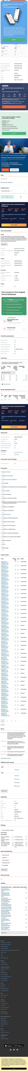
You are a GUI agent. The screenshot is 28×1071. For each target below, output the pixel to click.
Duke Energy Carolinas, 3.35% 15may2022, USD (5, 626)
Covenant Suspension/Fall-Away (9, 479)
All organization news (5, 758)
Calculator (3, 1036)
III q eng (17, 782)
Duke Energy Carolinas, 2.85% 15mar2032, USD (5, 602)
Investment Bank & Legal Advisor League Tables (10, 950)
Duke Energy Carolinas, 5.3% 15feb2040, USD (4, 678)
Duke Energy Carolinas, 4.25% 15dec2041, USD (4, 662)
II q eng (17, 779)
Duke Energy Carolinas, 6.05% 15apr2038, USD (4, 690)
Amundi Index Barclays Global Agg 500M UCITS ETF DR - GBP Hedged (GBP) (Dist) (6, 911)
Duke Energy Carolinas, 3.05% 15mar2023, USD (5, 634)
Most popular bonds (5, 957)
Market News (3, 1018)
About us (2, 1030)
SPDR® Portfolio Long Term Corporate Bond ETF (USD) (6, 916)
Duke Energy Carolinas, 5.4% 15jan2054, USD (4, 583)
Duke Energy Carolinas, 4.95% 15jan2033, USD (4, 591)
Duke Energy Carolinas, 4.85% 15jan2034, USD (4, 587)
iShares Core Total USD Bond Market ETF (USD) (6, 908)
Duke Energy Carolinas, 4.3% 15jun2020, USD (4, 674)
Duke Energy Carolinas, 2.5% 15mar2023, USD (5, 650)
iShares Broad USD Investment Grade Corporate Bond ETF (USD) (5, 894)
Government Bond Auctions (6, 976)
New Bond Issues (4, 972)
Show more (3, 244)
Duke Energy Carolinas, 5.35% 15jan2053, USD (4, 594)
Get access (14, 225)
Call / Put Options (4, 974)
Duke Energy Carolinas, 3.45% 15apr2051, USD (4, 610)
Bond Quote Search (4, 946)
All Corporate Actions (5, 968)
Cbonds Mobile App (4, 990)
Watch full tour (14, 169)
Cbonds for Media (4, 1023)
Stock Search (3, 962)
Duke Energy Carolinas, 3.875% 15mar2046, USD (5, 654)
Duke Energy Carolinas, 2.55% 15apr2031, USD (4, 606)
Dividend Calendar (4, 964)
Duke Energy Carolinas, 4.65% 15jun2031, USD (4, 563)
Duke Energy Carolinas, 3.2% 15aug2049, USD (5, 614)
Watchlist (2, 986)
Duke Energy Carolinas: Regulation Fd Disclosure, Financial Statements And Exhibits (15, 748)
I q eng (17, 769)
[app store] (8, 1046)
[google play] (19, 1046)
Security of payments (5, 1032)
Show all (3, 724)
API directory (3, 997)
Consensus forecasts (5, 1007)
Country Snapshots (4, 1003)
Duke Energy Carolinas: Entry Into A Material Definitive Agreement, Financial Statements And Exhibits (16, 742)
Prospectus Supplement (7, 182)
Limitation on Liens (6, 514)
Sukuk (2, 956)
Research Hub (3, 1020)
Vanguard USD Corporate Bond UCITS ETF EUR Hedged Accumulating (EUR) (6, 899)
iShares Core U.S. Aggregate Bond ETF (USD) (5, 890)
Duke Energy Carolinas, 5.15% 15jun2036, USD (4, 567)
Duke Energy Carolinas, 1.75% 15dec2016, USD (4, 666)
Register (14, 39)
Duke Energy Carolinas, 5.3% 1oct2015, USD (4, 706)
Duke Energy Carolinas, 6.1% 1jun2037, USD (4, 702)
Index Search (3, 1001)
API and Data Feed (4, 995)
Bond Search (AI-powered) (6, 944)
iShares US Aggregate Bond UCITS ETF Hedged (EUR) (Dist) (6, 924)
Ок (14, 1068)
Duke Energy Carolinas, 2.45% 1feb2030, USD (4, 618)
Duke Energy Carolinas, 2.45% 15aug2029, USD (5, 622)
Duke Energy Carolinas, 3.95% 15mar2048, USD (5, 638)
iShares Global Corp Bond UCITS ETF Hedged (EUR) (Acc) (5, 928)
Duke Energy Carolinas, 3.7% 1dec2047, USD (4, 642)
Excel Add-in (3, 984)
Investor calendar (4, 980)
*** (2, 44)
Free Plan (14, 133)
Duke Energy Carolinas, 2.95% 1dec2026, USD (4, 646)
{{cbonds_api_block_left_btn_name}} (14, 106)
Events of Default (6, 490)
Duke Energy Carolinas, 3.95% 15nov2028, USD (4, 630)
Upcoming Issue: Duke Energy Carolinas (16, 751)
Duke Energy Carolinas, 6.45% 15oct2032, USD (4, 710)
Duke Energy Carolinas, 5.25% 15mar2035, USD (5, 579)
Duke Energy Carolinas (19, 248)
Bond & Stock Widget (5, 988)
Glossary (2, 1025)
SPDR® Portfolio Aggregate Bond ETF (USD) (5, 920)
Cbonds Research (4, 1022)
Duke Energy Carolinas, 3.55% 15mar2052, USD (5, 598)
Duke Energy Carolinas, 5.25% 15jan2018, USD (4, 694)
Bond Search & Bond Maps (6, 942)
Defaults (2, 970)
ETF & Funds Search (4, 1013)
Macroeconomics (4, 1009)
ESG (1, 954)
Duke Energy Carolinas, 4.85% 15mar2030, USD (5, 575)
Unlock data (5, 169)
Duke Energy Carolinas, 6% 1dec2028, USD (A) (5, 714)
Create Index (3, 1005)
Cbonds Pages (3, 952)
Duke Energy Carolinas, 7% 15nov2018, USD (4, 682)
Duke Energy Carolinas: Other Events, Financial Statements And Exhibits (15, 755)
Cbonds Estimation (4, 948)
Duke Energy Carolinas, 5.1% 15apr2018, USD (4, 686)
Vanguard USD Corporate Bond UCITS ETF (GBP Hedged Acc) (6, 904)
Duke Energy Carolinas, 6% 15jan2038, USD (4, 698)
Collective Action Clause (7, 475)
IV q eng (17, 786)
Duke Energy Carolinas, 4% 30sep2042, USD (4, 658)
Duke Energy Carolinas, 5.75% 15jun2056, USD (4, 571)
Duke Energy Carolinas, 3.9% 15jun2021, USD (4, 670)
